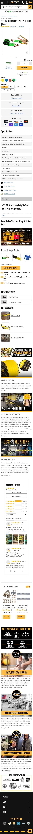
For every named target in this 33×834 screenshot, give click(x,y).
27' (11, 87)
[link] (18, 278)
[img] (15, 523)
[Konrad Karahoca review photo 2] (15, 539)
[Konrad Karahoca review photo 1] (9, 539)
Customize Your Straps (8, 460)
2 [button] (14, 571)
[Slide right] (20, 57)
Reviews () (10, 518)
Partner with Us (16, 106)
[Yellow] (3, 81)
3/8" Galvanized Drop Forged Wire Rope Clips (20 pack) (9, 606)
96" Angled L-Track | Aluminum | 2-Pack (22, 606)
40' (25, 87)
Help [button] (4, 807)
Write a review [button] (16, 492)
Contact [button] (6, 797)
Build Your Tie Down (16, 113)
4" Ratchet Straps (12, 16)
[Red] (10, 81)
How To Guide (8, 182)
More (3, 215)
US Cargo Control (14, 827)
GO (30, 6)
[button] (2, 2)
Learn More (4, 475)
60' (11, 89)
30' (18, 87)
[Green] (14, 81)
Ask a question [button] (16, 496)
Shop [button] (4, 812)
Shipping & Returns (16, 98)
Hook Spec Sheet (9, 186)
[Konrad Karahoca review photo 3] (21, 539)
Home (3, 16)
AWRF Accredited (9, 194)
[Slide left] (13, 57)
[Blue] (7, 81)
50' (4, 89)
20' (4, 87)
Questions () (19, 518)
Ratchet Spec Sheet (10, 190)
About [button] (5, 802)
